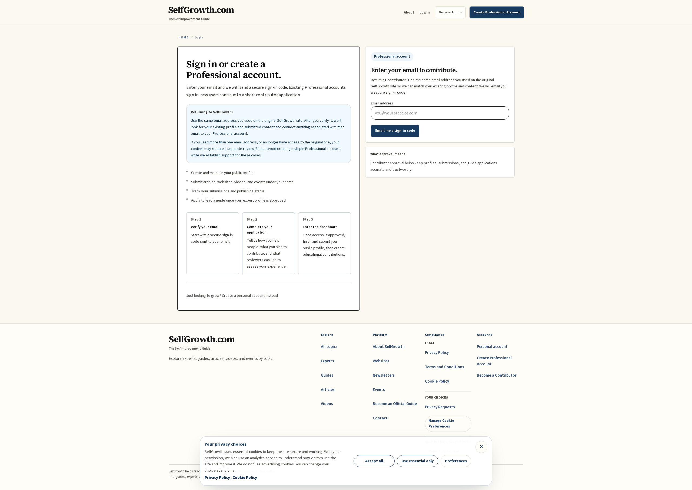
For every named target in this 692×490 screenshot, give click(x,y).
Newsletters (384, 375)
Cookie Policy (437, 381)
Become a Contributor (496, 375)
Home (183, 37)
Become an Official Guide (395, 404)
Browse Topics (450, 12)
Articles (328, 390)
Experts (327, 361)
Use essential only (417, 461)
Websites (381, 361)
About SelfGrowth (389, 347)
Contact (380, 418)
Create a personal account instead (250, 295)
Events (379, 390)
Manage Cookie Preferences (441, 423)
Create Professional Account (494, 361)
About (409, 12)
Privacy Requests (440, 407)
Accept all (374, 461)
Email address (382, 103)
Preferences (456, 461)
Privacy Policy (437, 353)
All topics (329, 347)
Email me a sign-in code (395, 130)
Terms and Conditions (444, 367)
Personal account (492, 347)
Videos (327, 404)
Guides (327, 375)
